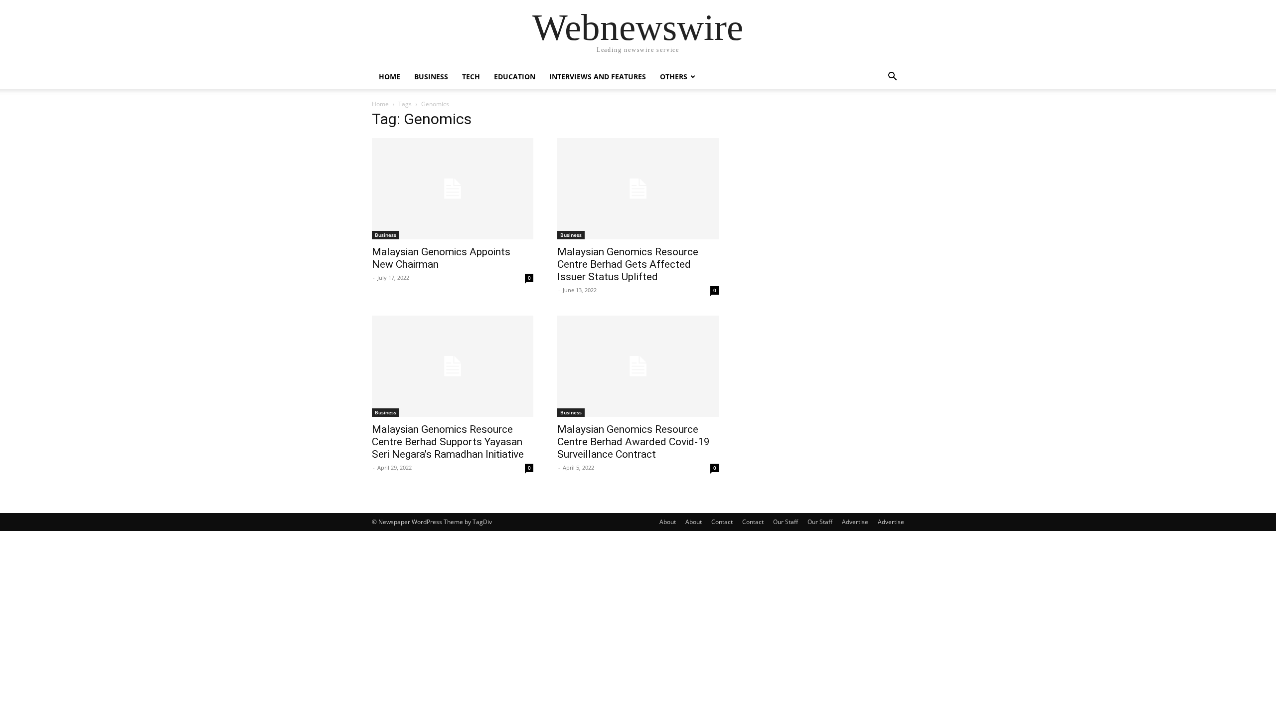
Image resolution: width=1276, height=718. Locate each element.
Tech (471, 76)
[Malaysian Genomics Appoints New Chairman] (452, 188)
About (667, 522)
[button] (892, 77)
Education (514, 76)
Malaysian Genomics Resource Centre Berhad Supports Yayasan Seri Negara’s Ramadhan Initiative (448, 441)
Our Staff (785, 522)
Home (389, 76)
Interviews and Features (597, 76)
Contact (722, 522)
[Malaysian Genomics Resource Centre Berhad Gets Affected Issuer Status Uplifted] (638, 188)
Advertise (855, 522)
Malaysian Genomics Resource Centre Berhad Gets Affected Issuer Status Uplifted (627, 264)
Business (431, 76)
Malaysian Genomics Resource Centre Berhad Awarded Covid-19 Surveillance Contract (633, 441)
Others (673, 76)
